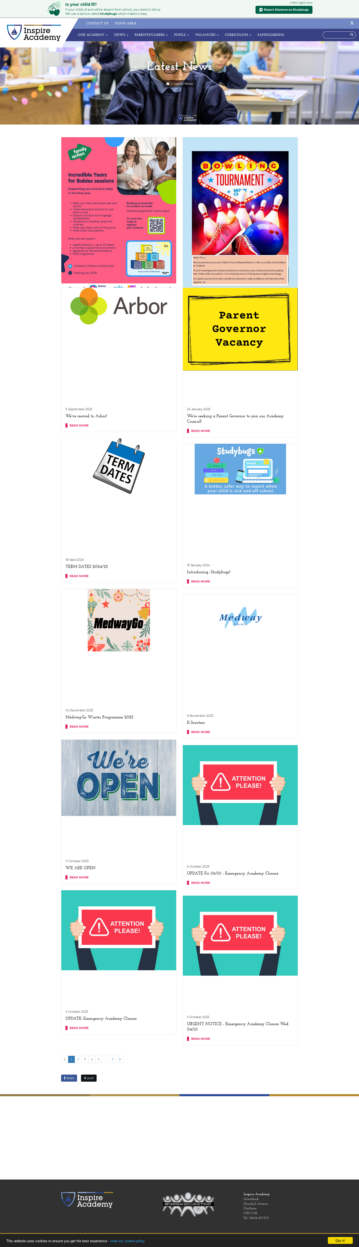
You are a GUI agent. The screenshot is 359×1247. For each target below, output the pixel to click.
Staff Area (126, 23)
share (70, 1078)
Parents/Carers (150, 35)
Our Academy (92, 35)
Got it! (340, 1240)
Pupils (180, 35)
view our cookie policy (127, 1240)
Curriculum (237, 35)
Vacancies (205, 35)
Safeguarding (270, 35)
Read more (79, 425)
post (90, 1078)
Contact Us (97, 23)
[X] (352, 23)
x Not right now (301, 3)
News (120, 35)
